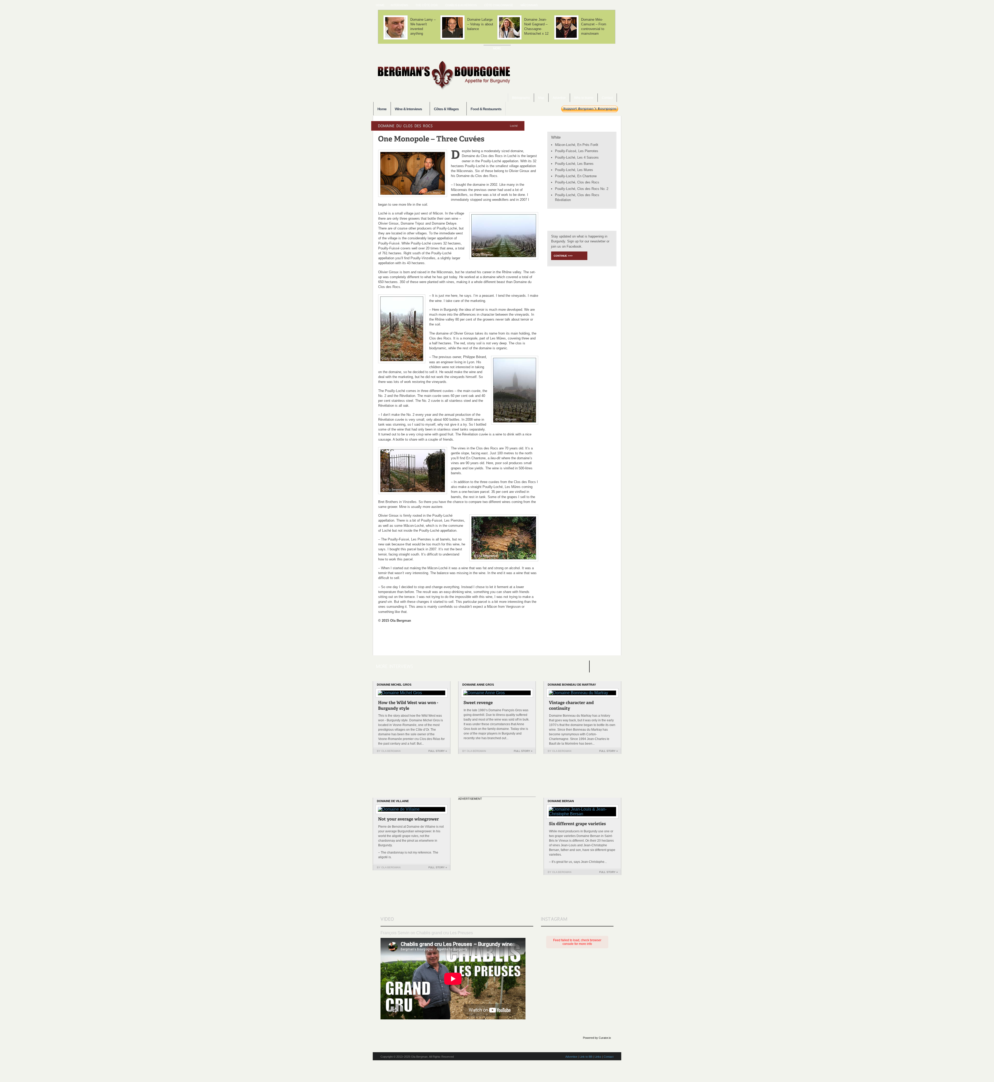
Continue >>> (563, 255)
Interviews (398, 5)
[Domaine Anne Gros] (478, 703)
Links (598, 1056)
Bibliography (521, 98)
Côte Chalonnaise (497, 5)
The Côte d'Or (425, 5)
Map (541, 98)
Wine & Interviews (406, 109)
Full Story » (437, 751)
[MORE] (497, 48)
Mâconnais (527, 5)
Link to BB (586, 1056)
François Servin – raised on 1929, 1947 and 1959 (537, 24)
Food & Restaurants (486, 109)
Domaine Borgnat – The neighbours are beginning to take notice (423, 26)
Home (380, 5)
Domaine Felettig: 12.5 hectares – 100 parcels (478, 26)
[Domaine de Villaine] (408, 820)
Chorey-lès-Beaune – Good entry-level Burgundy (592, 26)
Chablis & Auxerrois (459, 5)
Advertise (559, 98)
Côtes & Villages (444, 109)
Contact (607, 98)
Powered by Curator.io (597, 1037)
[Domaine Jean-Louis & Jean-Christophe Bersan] (577, 824)
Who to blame (584, 98)
